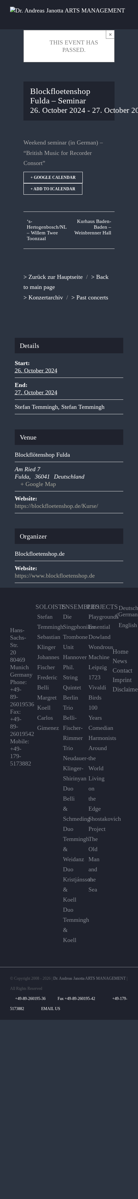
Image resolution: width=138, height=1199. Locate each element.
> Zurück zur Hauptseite (53, 276)
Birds (94, 697)
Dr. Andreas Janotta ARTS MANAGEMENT (89, 978)
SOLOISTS (51, 607)
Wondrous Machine (95, 652)
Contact (122, 670)
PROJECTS (102, 607)
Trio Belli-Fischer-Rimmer (70, 722)
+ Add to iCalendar (52, 189)
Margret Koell (44, 702)
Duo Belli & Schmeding (70, 803)
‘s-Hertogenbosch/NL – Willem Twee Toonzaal (46, 230)
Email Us (49, 1008)
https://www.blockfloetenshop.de (55, 575)
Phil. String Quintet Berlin (70, 682)
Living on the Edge (95, 793)
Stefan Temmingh (36, 406)
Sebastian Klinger (44, 642)
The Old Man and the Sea (93, 864)
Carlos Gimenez (44, 722)
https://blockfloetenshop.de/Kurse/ (56, 506)
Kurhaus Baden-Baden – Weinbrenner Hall (92, 227)
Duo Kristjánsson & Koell (70, 884)
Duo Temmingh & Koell (70, 924)
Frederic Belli (44, 682)
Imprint (122, 680)
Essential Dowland (95, 631)
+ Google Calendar (53, 177)
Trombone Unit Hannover (70, 647)
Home (120, 651)
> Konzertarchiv (43, 297)
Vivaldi (95, 687)
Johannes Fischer (44, 662)
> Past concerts (89, 297)
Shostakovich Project (95, 823)
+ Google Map (38, 484)
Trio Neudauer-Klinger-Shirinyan (70, 763)
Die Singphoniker (70, 621)
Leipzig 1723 (95, 672)
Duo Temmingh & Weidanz (70, 844)
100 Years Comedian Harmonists (95, 722)
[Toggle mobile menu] (125, 19)
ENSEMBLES (80, 607)
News (120, 661)
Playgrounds (95, 616)
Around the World (95, 758)
